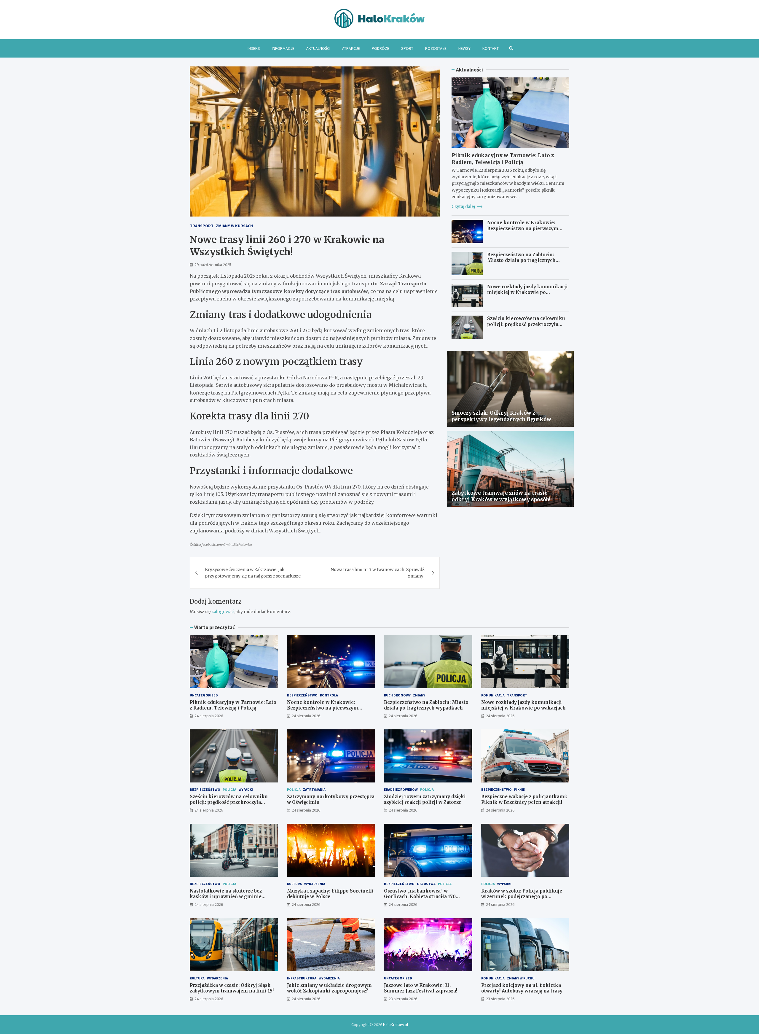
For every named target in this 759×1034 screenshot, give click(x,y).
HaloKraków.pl (395, 1024)
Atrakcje (351, 48)
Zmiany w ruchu (521, 978)
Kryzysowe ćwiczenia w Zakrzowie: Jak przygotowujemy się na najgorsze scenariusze (253, 573)
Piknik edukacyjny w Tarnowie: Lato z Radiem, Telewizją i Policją (503, 158)
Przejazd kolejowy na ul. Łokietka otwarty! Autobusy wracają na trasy (521, 988)
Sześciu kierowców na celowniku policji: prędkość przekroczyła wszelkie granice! (526, 324)
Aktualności (318, 48)
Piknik (519, 789)
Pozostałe (436, 48)
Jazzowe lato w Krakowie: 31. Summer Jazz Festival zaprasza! (420, 988)
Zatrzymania (314, 789)
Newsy (464, 48)
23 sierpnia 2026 (403, 998)
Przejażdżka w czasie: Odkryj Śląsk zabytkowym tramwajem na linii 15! (232, 988)
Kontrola (329, 695)
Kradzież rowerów (401, 789)
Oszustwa (426, 884)
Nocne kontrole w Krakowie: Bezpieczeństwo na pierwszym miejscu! (522, 228)
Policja (229, 789)
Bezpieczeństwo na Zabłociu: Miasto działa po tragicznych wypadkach (521, 260)
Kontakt (490, 48)
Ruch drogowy (397, 695)
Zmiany (419, 695)
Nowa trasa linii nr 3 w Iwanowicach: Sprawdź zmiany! (378, 573)
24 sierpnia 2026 (208, 715)
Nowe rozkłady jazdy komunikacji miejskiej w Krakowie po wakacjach (527, 292)
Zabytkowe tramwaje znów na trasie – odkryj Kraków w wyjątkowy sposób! (502, 496)
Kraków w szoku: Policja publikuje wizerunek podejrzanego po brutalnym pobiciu (521, 896)
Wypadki (246, 789)
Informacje (283, 48)
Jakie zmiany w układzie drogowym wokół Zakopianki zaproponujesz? (329, 988)
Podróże (380, 48)
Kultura (294, 884)
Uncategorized (204, 695)
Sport (407, 48)
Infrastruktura (301, 978)
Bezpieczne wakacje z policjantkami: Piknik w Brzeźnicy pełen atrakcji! (524, 799)
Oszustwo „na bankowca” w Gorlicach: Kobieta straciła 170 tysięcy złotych (420, 896)
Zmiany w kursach (234, 225)
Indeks (254, 48)
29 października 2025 (212, 264)
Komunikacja (493, 695)
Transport (201, 225)
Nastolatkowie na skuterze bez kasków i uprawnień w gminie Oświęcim (226, 896)
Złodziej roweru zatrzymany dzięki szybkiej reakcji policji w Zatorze (425, 799)
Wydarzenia (314, 884)
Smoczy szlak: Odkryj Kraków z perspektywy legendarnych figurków (501, 416)
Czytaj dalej (464, 206)
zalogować (222, 611)
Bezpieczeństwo (302, 695)
